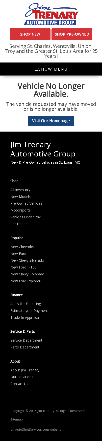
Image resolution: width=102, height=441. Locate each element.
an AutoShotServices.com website (35, 429)
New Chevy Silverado (27, 260)
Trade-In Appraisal (25, 317)
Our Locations (21, 376)
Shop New (30, 34)
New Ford (18, 253)
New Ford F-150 (23, 267)
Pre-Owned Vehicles (26, 203)
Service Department (26, 340)
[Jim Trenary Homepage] (51, 14)
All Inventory (20, 189)
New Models (20, 196)
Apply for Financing (25, 303)
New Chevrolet (22, 246)
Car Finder (18, 223)
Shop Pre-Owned (72, 34)
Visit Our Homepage (51, 120)
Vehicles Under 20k (25, 217)
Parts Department (24, 347)
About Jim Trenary (24, 370)
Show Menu (51, 69)
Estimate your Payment (29, 310)
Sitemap (16, 419)
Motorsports (20, 210)
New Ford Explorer (25, 281)
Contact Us (19, 383)
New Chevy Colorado (27, 274)
